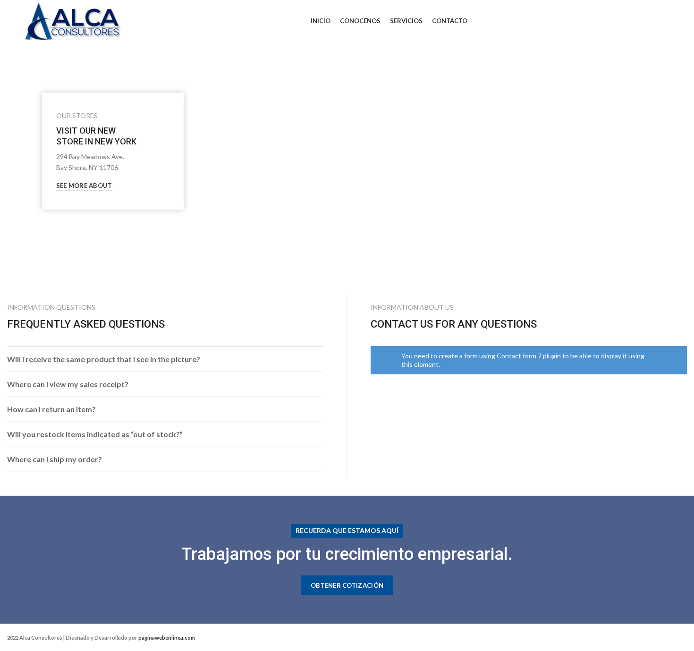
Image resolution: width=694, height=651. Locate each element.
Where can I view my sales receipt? (67, 384)
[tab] (165, 359)
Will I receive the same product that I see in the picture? (103, 359)
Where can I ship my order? (54, 459)
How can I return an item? (51, 409)
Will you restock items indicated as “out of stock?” (95, 434)
